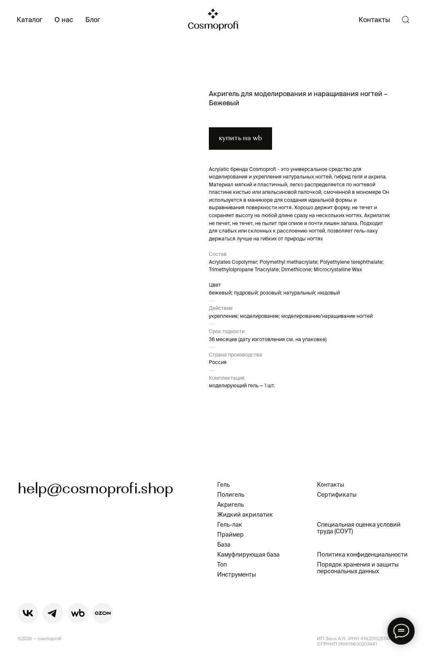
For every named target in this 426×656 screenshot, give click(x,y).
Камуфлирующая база (248, 554)
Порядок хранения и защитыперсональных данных (358, 567)
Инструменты (236, 574)
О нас (63, 19)
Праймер (230, 534)
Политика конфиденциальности (362, 554)
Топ (222, 564)
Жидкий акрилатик (245, 514)
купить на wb (240, 138)
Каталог (29, 19)
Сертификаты (337, 494)
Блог (92, 19)
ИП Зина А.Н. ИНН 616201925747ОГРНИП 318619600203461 (354, 641)
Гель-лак (229, 524)
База (223, 544)
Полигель (230, 494)
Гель (223, 484)
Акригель (230, 504)
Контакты (374, 19)
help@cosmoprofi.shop (95, 489)
